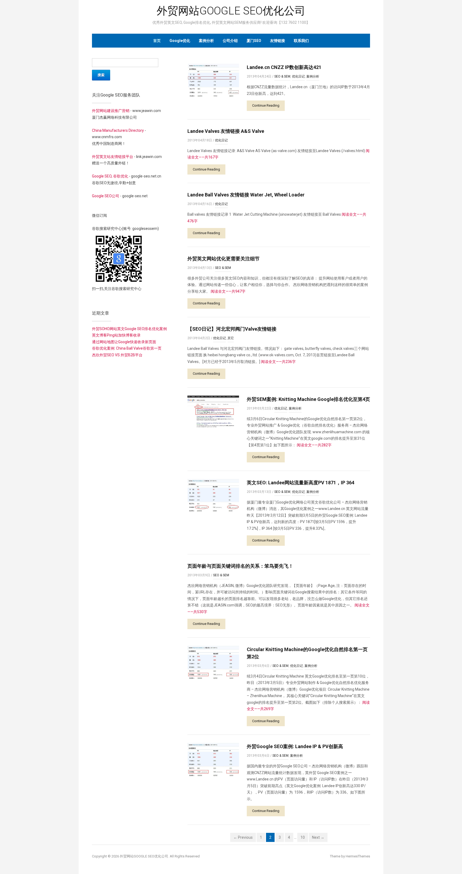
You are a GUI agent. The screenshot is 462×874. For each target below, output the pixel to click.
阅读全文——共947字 (228, 291)
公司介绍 (230, 40)
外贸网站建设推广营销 (110, 111)
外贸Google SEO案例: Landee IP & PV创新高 (295, 746)
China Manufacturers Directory (118, 130)
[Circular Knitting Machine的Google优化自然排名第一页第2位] (213, 663)
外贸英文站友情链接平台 (112, 156)
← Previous (243, 837)
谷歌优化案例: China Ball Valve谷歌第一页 (126, 348)
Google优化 (180, 40)
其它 (231, 338)
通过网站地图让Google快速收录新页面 (124, 342)
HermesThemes (358, 856)
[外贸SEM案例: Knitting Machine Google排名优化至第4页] (213, 411)
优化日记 (298, 76)
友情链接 (277, 40)
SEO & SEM (282, 76)
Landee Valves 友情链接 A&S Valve (225, 131)
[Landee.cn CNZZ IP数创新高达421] (213, 81)
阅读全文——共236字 (278, 361)
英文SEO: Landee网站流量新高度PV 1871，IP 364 (300, 482)
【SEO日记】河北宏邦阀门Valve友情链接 (231, 329)
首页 (157, 40)
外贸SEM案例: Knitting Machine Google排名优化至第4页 (308, 399)
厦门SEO (254, 40)
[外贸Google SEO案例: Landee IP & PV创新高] (213, 760)
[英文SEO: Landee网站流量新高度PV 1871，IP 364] (213, 496)
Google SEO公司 (105, 196)
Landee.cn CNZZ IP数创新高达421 (284, 67)
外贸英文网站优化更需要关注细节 (223, 258)
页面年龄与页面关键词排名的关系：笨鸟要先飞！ (240, 566)
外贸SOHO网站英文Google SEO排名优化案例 (129, 329)
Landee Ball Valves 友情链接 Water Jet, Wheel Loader (246, 195)
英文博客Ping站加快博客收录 (116, 335)
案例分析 (206, 40)
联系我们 (301, 40)
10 (303, 837)
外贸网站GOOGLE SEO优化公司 (231, 11)
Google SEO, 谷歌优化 (110, 176)
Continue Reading (265, 105)
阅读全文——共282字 (314, 445)
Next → (318, 837)
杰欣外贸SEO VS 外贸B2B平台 (117, 355)
